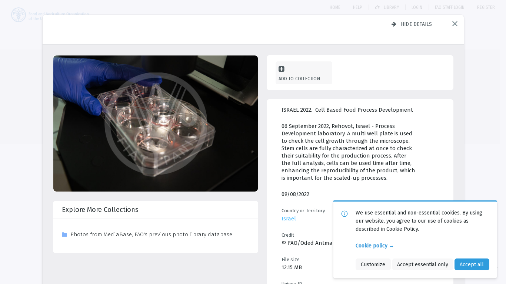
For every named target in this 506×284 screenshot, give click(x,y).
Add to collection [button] (299, 78)
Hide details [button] (416, 24)
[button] (454, 23)
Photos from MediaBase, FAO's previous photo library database (151, 234)
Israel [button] (289, 218)
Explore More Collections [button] (100, 210)
